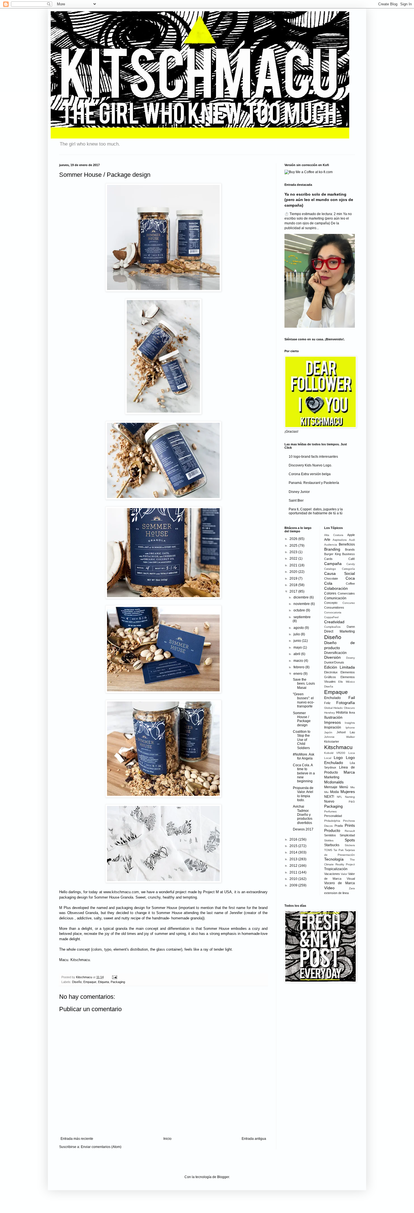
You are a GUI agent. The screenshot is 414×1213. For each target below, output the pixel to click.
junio (297, 641)
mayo (298, 647)
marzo (298, 661)
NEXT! (329, 797)
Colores (330, 593)
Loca (351, 752)
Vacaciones (332, 873)
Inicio (167, 1139)
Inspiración (332, 727)
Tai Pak (338, 850)
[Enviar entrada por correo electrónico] (114, 977)
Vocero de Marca (339, 883)
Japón (328, 732)
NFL (339, 796)
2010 (294, 879)
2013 (294, 859)
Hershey (329, 712)
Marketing (331, 777)
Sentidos (330, 835)
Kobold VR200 (335, 752)
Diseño (77, 982)
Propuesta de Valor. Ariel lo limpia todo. (303, 794)
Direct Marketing (339, 631)
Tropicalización (336, 869)
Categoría (348, 568)
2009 (294, 885)
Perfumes (330, 811)
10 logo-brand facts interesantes (313, 457)
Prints (350, 825)
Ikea (352, 712)
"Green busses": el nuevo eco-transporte (303, 700)
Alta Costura (333, 535)
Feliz (327, 703)
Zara (352, 888)
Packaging (118, 982)
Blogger (223, 1177)
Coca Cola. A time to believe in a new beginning (304, 773)
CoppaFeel (331, 617)
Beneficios (347, 544)
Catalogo (330, 568)
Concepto (330, 602)
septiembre (302, 617)
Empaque (89, 982)
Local (327, 757)
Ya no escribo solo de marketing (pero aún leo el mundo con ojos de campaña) (318, 199)
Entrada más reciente (77, 1139)
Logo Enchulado (339, 760)
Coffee (350, 583)
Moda (334, 792)
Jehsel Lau (346, 732)
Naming (350, 796)
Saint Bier (296, 500)
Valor (344, 873)
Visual (351, 878)
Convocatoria (332, 612)
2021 (294, 565)
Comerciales (346, 593)
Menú (343, 787)
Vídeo (329, 888)
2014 (294, 852)
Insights (350, 722)
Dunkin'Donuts (334, 662)
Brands (350, 549)
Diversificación (335, 653)
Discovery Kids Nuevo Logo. (310, 465)
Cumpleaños (332, 626)
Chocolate (331, 578)
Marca (349, 772)
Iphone (350, 727)
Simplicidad (347, 835)
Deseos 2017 (303, 829)
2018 (294, 585)
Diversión (332, 657)
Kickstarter (331, 741)
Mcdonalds (334, 782)
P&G (352, 801)
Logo (338, 757)
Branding (332, 549)
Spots (350, 840)
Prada (339, 825)
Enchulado (332, 698)
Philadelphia (332, 820)
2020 (294, 572)
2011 (294, 872)
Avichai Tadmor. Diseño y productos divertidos (302, 815)
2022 (294, 558)
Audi (352, 539)
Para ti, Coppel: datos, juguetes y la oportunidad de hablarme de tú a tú (316, 511)
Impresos (332, 722)
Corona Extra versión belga (310, 474)
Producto (332, 830)
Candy (350, 564)
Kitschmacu (338, 747)
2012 (294, 866)
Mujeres (347, 791)
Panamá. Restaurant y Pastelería (314, 483)
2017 (294, 591)
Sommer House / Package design (302, 719)
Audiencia (330, 544)
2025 (294, 546)
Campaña (333, 563)
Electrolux (331, 672)
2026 (294, 539)
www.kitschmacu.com (121, 892)
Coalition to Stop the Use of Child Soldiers (301, 740)
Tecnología (334, 859)
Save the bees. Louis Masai (304, 684)
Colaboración (336, 588)
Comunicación (335, 598)
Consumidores (334, 607)
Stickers (350, 845)
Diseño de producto (339, 645)
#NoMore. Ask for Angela (303, 756)
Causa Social (339, 573)
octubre (299, 610)
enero (298, 674)
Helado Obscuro (344, 707)
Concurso (348, 602)
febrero (299, 667)
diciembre (301, 597)
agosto (299, 628)
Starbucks (331, 845)
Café (351, 558)
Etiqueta (103, 982)
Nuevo (329, 801)
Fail (351, 697)
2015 (294, 846)
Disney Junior (299, 492)
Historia (342, 712)
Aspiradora (340, 539)
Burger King (332, 554)
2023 (294, 552)
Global (328, 707)
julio (297, 634)
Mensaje (330, 787)
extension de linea (336, 893)
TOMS (328, 850)
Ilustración (333, 717)
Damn (351, 626)
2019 (294, 578)
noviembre (302, 604)
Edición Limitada (339, 667)
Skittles (328, 840)
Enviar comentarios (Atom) (101, 1147)
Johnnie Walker (339, 736)
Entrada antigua (254, 1139)
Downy (350, 657)
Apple (351, 535)
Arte (327, 540)
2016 (294, 839)
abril (297, 654)
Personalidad (333, 815)
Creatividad (334, 622)
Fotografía (345, 702)
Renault (350, 830)
